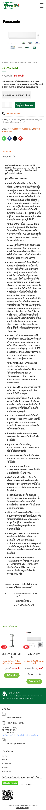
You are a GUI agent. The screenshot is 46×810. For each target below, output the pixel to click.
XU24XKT (36, 129)
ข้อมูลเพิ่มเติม (9, 156)
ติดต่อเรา (5, 760)
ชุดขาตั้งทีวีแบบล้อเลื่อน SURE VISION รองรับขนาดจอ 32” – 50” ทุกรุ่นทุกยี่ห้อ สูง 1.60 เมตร (11, 664)
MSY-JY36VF (34, 654)
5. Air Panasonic (14, 120)
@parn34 (29, 784)
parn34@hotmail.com (15, 717)
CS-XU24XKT (14, 129)
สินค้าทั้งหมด (33, 120)
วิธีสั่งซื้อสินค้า (6, 764)
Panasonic (32, 62)
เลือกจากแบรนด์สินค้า (18, 62)
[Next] (44, 633)
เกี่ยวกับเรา (5, 756)
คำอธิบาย (7, 151)
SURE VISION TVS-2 (11, 655)
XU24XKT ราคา (7, 131)
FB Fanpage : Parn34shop (16, 743)
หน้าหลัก (5, 62)
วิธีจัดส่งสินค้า (6, 771)
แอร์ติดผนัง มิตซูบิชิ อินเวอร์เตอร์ (34, 662)
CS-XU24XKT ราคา (25, 129)
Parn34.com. (18, 805)
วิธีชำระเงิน (5, 767)
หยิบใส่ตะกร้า (27, 105)
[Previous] (2, 633)
